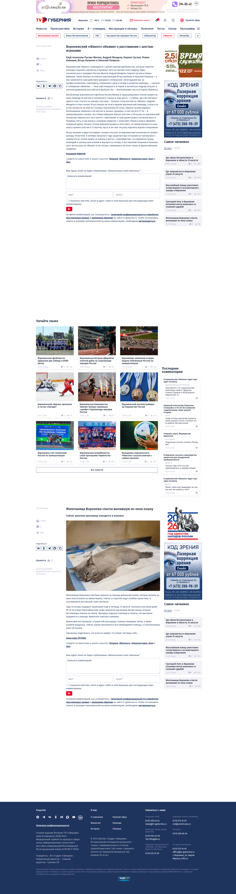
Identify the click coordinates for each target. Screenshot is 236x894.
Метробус (185, 35)
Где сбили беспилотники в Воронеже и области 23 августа (182, 159)
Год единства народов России (121, 35)
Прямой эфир (193, 20)
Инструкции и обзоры (123, 28)
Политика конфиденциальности (52, 825)
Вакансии (96, 823)
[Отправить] (69, 209)
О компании (97, 817)
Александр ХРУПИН (76, 638)
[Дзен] (37, 817)
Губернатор (150, 35)
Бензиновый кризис (48, 35)
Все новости (97, 470)
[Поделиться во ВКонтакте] (38, 86)
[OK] (55, 817)
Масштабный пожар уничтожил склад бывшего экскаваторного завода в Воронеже (182, 188)
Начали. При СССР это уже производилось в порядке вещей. (180, 467)
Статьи (172, 28)
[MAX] (67, 817)
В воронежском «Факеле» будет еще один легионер (180, 380)
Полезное (147, 28)
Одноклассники (139, 159)
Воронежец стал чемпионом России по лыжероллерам (52, 454)
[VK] (49, 817)
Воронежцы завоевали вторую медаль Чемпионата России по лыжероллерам (138, 361)
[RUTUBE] (61, 817)
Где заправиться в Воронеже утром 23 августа (181, 172)
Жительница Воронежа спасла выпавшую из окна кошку (181, 219)
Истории (78, 28)
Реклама (117, 828)
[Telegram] (43, 817)
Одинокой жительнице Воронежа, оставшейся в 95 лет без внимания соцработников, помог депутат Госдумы (179, 409)
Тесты (161, 28)
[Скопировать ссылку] (60, 86)
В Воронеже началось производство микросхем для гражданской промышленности (180, 457)
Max (68, 162)
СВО (97, 35)
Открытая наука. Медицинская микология (177, 435)
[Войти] (165, 20)
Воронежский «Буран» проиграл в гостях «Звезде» (55, 405)
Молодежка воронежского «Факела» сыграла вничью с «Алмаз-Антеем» (137, 455)
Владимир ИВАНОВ (75, 153)
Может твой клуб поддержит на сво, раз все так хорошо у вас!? (181, 488)
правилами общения (102, 218)
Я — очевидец (96, 28)
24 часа (168, 148)
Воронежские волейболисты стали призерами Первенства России (95, 455)
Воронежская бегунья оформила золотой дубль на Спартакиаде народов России (97, 361)
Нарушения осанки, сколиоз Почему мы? (181, 443)
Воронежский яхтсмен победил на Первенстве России (138, 405)
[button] (198, 36)
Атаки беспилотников (77, 35)
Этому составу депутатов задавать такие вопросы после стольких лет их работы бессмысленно (180, 420)
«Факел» (167, 35)
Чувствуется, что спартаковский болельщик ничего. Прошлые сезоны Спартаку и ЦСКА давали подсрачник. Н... (179, 391)
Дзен (150, 159)
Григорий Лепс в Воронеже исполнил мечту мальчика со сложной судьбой (181, 204)
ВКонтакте (124, 159)
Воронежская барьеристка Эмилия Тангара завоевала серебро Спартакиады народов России (96, 408)
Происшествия (60, 28)
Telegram (113, 159)
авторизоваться (147, 221)
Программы (187, 28)
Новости (41, 28)
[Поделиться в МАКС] (54, 86)
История (95, 828)
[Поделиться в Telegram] (49, 86)
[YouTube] (73, 817)
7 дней (176, 148)
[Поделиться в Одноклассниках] (44, 86)
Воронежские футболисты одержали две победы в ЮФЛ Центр (53, 361)
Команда (117, 823)
